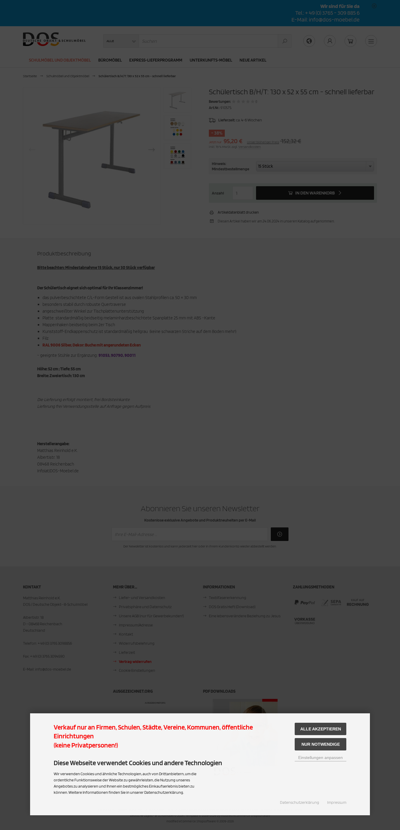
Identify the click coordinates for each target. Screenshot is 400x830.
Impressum (336, 802)
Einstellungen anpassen (320, 757)
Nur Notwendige (320, 744)
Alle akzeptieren (320, 729)
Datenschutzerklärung (299, 802)
